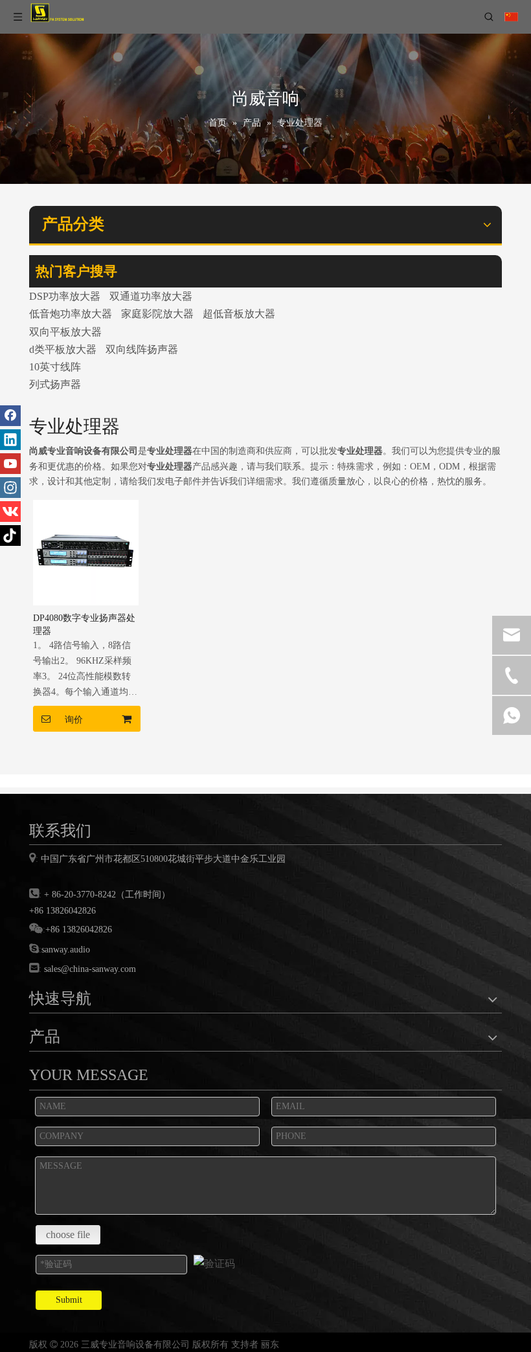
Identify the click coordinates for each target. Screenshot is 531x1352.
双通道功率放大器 (150, 296)
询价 (74, 719)
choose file (68, 1234)
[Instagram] (10, 487)
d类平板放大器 (62, 349)
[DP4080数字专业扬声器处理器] (86, 551)
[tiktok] (10, 535)
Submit (69, 1300)
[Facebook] (10, 415)
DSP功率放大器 (64, 296)
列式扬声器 (55, 384)
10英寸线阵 (55, 366)
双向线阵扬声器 (142, 349)
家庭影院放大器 (157, 313)
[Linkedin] (10, 439)
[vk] (10, 511)
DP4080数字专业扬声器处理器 (84, 624)
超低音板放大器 (239, 313)
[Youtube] (10, 463)
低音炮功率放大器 (70, 313)
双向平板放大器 (65, 331)
